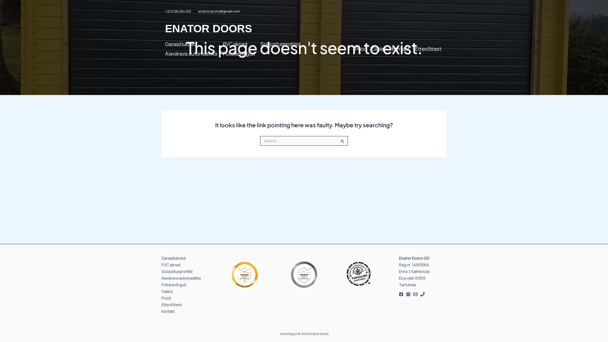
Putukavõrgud (239, 53)
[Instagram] (408, 294)
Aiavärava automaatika (191, 53)
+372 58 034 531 (178, 11)
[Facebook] (401, 294)
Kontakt (401, 49)
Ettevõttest (428, 49)
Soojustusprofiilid (280, 44)
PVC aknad (235, 44)
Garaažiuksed (180, 44)
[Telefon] (422, 294)
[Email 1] (415, 294)
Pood (360, 49)
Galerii (379, 49)
